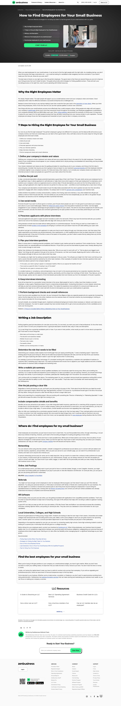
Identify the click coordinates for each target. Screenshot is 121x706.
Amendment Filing (55, 684)
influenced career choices (56, 205)
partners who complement (74, 190)
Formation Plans (55, 666)
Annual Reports (55, 675)
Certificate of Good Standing (58, 687)
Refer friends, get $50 (77, 687)
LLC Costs (53, 682)
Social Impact (75, 671)
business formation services (50, 577)
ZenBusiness (20, 9)
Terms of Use (96, 675)
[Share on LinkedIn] (21, 628)
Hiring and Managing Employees (32, 9)
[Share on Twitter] (24, 628)
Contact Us (96, 673)
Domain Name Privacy (56, 689)
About (73, 666)
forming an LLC (62, 527)
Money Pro (54, 680)
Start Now (75, 650)
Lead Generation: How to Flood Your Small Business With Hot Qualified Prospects (42, 545)
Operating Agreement (56, 673)
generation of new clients (83, 103)
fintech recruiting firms (57, 488)
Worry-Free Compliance (57, 671)
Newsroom (75, 675)
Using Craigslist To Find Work (33, 475)
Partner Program (76, 680)
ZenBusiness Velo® (56, 677)
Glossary (95, 682)
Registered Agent (55, 668)
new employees (77, 415)
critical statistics (62, 112)
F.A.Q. (94, 668)
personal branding (79, 168)
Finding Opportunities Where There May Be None (33, 539)
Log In (22, 669)
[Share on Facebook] (27, 628)
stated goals (31, 110)
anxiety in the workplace (39, 225)
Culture (74, 673)
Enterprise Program (77, 684)
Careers (74, 668)
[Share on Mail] (30, 628)
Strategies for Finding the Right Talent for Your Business (35, 541)
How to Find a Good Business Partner (30, 543)
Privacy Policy (96, 677)
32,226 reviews (63, 55)
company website (47, 441)
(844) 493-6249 (86, 2)
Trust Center (96, 680)
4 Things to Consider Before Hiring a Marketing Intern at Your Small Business (47, 309)
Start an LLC (104, 2)
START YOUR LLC (41, 45)
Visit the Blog (75, 677)
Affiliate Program (76, 682)
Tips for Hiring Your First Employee (29, 548)
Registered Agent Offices (78, 689)
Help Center (96, 671)
